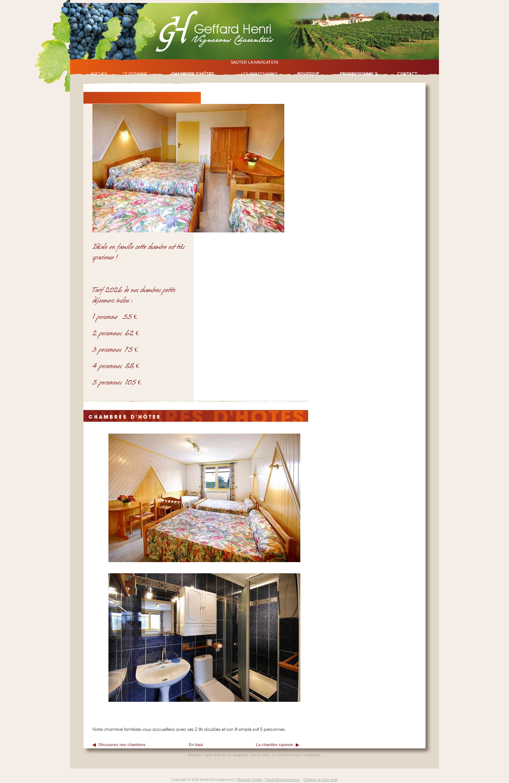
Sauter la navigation (254, 62)
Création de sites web (320, 780)
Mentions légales (250, 780)
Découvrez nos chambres (122, 744)
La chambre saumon (274, 744)
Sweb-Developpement (283, 780)
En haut (196, 744)
